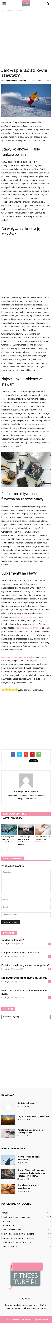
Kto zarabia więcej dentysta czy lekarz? (24, 977)
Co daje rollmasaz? (12, 940)
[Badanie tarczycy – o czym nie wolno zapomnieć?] (43, 829)
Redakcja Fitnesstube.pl (16, 80)
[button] (48, 4)
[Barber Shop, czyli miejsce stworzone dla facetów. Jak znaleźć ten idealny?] (8, 1174)
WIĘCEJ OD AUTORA (12, 818)
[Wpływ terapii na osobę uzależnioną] (8, 1160)
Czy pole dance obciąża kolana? (20, 952)
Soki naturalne (7, 1225)
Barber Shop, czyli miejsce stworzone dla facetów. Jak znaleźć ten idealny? (31, 1173)
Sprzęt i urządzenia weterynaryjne (16, 1217)
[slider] (9, 689)
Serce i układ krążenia (11, 1229)
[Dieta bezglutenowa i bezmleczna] (8, 1189)
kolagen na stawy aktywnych (27, 628)
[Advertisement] (26, 39)
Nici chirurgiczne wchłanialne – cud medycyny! (8, 839)
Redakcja (5, 944)
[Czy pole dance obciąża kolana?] (8, 1120)
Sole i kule (5, 1221)
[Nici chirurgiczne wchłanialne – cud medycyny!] (9, 829)
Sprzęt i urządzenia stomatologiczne (17, 1233)
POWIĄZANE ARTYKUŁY (14, 814)
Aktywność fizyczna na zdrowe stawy (18, 657)
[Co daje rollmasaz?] (8, 1106)
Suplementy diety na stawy (24, 617)
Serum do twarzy (9, 1246)
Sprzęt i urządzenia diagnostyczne (16, 1242)
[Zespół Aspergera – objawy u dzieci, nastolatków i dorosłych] (26, 829)
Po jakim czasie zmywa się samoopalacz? (25, 965)
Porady (4, 1212)
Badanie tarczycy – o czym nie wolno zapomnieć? (42, 839)
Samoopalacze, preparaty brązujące (17, 1238)
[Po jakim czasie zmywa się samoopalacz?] (8, 1133)
